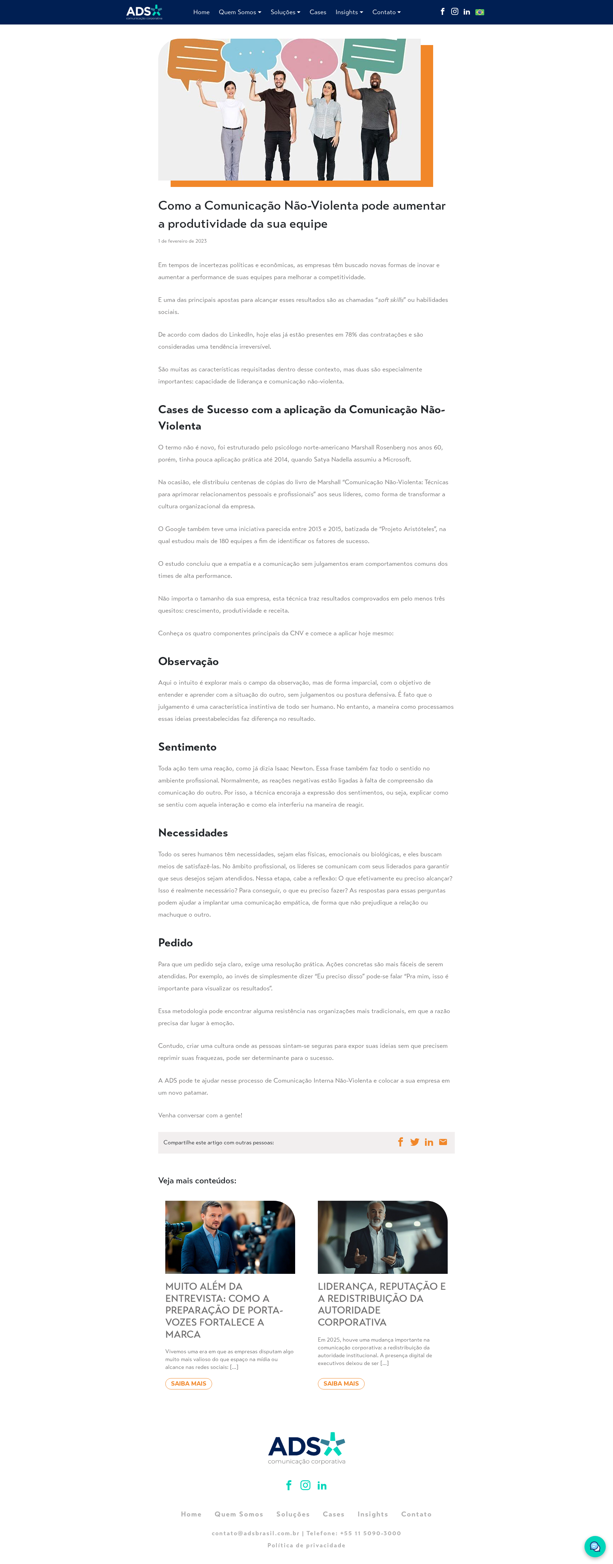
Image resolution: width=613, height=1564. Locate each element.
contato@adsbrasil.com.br (256, 1533)
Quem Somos (237, 12)
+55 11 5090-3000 (371, 1533)
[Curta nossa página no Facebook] (443, 12)
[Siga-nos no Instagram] (455, 12)
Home (201, 12)
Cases (318, 12)
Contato (384, 12)
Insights (347, 12)
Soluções (283, 12)
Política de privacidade (306, 1545)
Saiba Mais (188, 1383)
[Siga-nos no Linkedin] (467, 12)
